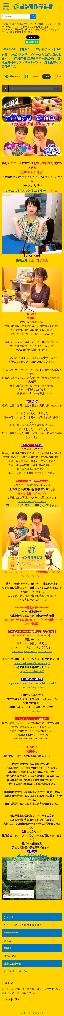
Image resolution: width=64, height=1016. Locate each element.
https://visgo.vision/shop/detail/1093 (32, 651)
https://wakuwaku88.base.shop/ (32, 663)
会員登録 (19, 992)
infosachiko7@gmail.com (32, 501)
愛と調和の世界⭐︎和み (22, 24)
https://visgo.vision (32, 711)
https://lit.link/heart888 (32, 671)
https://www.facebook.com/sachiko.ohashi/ (32, 683)
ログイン (7, 992)
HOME (5, 24)
